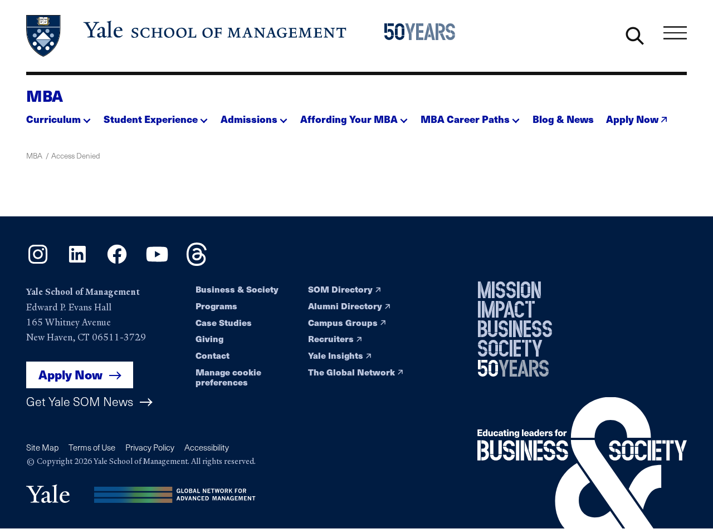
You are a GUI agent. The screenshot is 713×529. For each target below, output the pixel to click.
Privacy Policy (149, 447)
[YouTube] (157, 262)
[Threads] (196, 262)
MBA (44, 96)
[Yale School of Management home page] (187, 36)
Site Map (42, 447)
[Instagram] (38, 262)
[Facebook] (117, 262)
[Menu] (675, 33)
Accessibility (206, 447)
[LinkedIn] (77, 262)
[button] (58, 116)
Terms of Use (92, 447)
